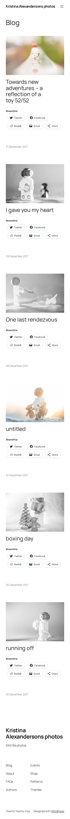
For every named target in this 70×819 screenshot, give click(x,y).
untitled (16, 429)
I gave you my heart (30, 210)
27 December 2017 (17, 475)
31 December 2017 (16, 146)
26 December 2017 (17, 585)
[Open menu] (62, 6)
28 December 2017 (17, 366)
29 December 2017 (17, 256)
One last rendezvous (31, 319)
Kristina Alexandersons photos (30, 6)
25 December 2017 (17, 694)
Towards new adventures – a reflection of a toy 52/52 (24, 91)
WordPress (57, 811)
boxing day (19, 538)
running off (20, 648)
